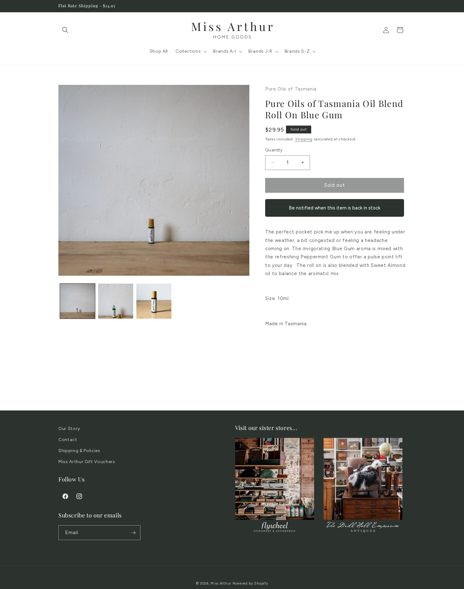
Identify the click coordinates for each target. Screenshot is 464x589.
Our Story (69, 428)
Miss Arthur (221, 583)
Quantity (274, 150)
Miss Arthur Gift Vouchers (86, 461)
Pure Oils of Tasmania (291, 89)
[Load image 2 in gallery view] (115, 301)
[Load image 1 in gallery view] (77, 301)
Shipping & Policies (79, 450)
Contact (67, 439)
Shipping (303, 139)
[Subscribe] (133, 532)
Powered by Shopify (250, 583)
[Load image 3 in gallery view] (153, 301)
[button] (65, 30)
